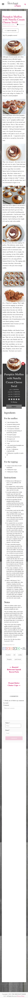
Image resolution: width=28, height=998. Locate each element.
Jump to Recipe (11, 30)
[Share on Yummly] (11, 648)
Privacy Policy (20, 996)
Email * (7, 730)
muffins (20, 655)
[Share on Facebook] (4, 648)
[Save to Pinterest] (7, 648)
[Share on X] (14, 648)
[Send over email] (18, 648)
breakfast (8, 655)
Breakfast (5, 26)
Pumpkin (9, 659)
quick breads (18, 659)
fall (14, 655)
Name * (7, 723)
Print (14, 407)
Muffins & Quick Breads (12, 26)
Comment (6, 705)
